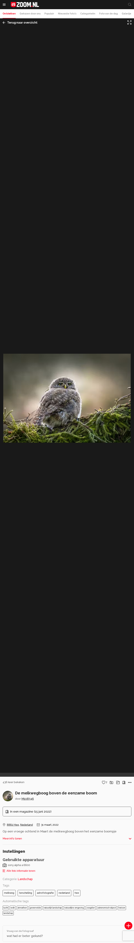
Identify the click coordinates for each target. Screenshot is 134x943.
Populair (49, 13)
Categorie (18, 879)
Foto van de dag (108, 13)
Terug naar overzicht (22, 22)
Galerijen (127, 13)
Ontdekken (9, 13)
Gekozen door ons (30, 13)
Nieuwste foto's (67, 13)
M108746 (27, 798)
